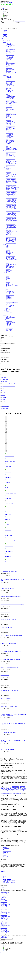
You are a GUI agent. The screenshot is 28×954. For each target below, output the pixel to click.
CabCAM (3, 399)
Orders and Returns (7, 851)
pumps (9, 787)
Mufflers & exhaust (4, 792)
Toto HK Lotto (4, 923)
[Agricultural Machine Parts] (19, 21)
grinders (16, 792)
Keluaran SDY (4, 917)
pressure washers (8, 793)
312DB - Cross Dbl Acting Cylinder (8, 732)
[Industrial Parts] (4, 401)
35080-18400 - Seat (5, 675)
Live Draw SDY (4, 905)
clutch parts (23, 788)
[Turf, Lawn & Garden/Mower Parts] (8, 383)
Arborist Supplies (4, 408)
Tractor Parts (3, 377)
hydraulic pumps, (16, 786)
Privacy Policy (6, 881)
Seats (2, 390)
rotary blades (11, 792)
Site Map (5, 847)
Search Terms (6, 848)
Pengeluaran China (4, 893)
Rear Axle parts (4, 790)
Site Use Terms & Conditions (9, 882)
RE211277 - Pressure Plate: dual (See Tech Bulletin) (11, 635)
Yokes (24, 790)
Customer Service (6, 856)
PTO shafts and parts (21, 789)
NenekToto (3, 899)
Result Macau (3, 897)
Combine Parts (4, 381)
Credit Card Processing (5, 8)
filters (20, 793)
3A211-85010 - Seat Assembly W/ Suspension (10, 659)
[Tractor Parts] (4, 374)
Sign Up (5, 36)
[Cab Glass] (3, 392)
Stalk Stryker (6, 788)
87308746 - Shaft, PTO (5, 612)
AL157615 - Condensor (5, 698)
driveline (15, 789)
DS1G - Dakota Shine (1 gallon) (7, 588)
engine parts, (22, 786)
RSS (4, 853)
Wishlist (4, 31)
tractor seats (18, 788)
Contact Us (5, 852)
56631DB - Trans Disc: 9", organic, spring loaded (11, 596)
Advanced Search (6, 849)
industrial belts (16, 793)
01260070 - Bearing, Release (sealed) (8, 643)
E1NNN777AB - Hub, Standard (7, 749)
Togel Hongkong (4, 894)
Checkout (5, 34)
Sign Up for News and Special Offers (8, 889)
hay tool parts (10, 790)
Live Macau (3, 903)
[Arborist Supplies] (5, 406)
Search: (2, 22)
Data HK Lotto (4, 898)
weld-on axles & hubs (17, 790)
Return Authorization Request (9, 880)
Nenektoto (3, 924)
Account (5, 30)
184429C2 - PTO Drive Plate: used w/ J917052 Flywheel (12, 604)
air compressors (21, 792)
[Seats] (2, 388)
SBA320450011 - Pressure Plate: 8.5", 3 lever (10, 690)
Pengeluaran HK (4, 937)
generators (3, 793)
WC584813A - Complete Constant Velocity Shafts (11, 651)
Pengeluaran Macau (5, 892)
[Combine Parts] (4, 379)
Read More (3, 871)
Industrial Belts (4, 404)
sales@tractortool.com (8, 2)
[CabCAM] (3, 397)
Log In (4, 35)
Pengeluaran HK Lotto (5, 904)
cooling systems (4, 789)
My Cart (5, 32)
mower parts (10, 789)
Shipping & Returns (7, 879)
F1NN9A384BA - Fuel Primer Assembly (9, 627)
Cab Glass (3, 395)
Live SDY (3, 896)
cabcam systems (12, 788)
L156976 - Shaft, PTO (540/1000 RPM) (9, 706)
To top (2, 952)
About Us (5, 855)
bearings (19, 787)
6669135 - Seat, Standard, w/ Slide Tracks (9, 619)
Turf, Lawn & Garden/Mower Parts (8, 386)
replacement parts (4, 787)
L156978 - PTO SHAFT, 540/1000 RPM (9, 667)
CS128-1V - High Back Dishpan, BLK (9, 571)
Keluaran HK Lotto (5, 900)
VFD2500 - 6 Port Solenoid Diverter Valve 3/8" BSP (11, 682)
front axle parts (14, 787)
